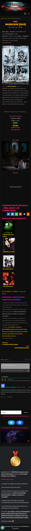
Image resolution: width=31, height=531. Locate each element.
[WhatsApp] (16, 214)
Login (28, 359)
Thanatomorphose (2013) (21, 347)
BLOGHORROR (6, 291)
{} (20, 370)
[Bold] (2, 370)
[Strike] (8, 370)
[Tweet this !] (12, 214)
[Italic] (4, 370)
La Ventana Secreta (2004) (10, 343)
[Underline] (6, 370)
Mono (20, 27)
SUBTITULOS (15, 127)
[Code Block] (16, 370)
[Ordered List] (10, 370)
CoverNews (24, 526)
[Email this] (24, 214)
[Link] (18, 370)
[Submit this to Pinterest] (20, 214)
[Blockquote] (14, 370)
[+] (22, 370)
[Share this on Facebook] (8, 214)
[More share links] (28, 214)
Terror (15, 21)
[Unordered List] (12, 370)
